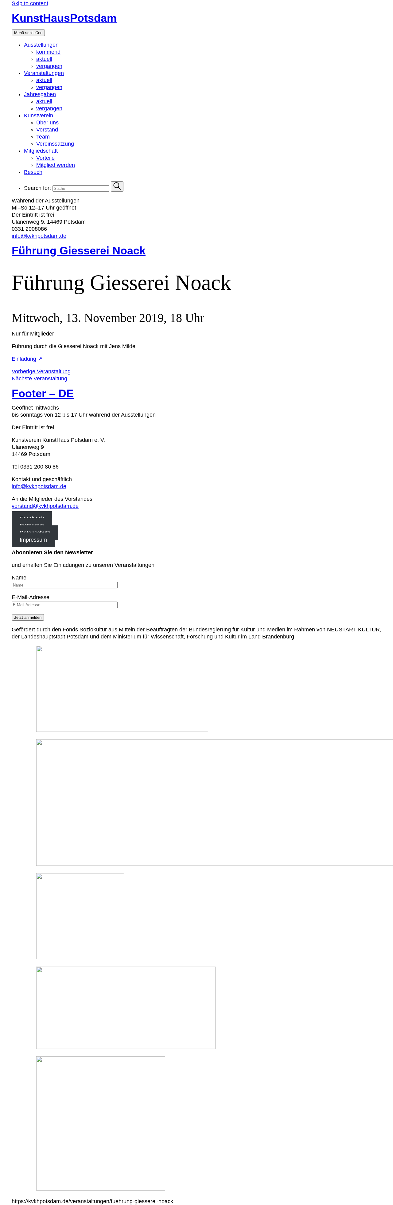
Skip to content (30, 3)
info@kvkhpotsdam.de (39, 236)
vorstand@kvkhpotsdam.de (45, 506)
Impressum (33, 540)
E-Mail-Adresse (30, 597)
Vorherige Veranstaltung (41, 371)
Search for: (37, 188)
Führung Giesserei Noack (79, 250)
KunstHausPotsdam (64, 18)
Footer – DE (43, 393)
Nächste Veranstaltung (39, 378)
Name (19, 578)
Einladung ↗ (27, 359)
